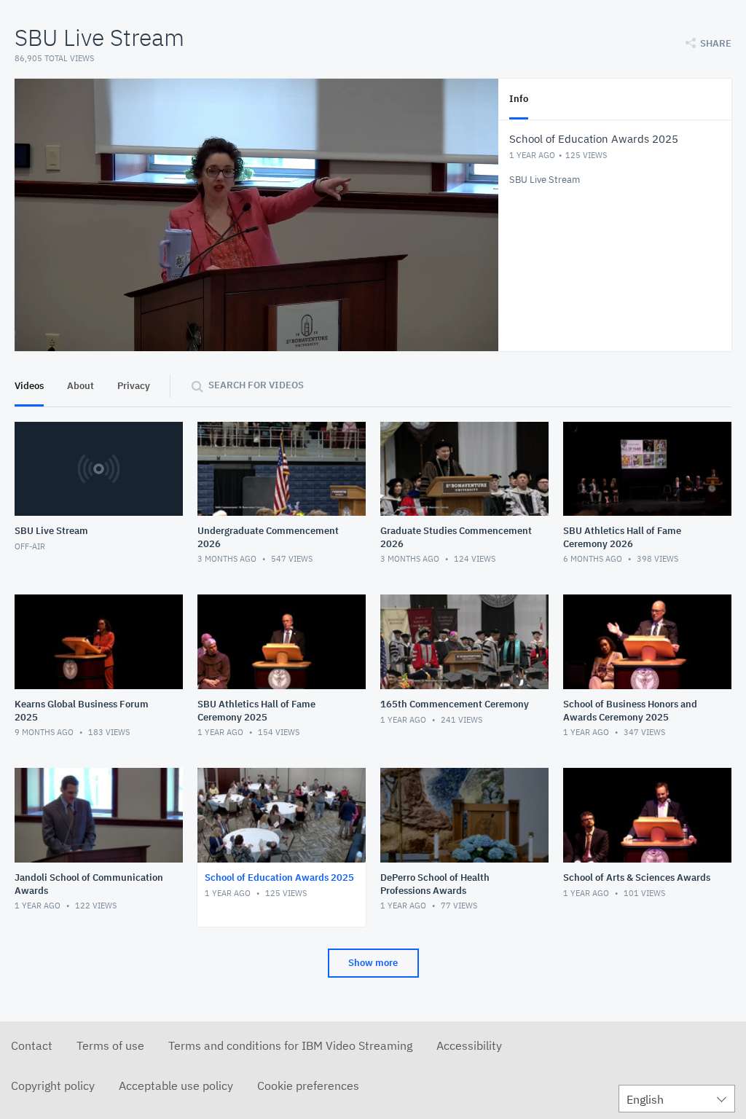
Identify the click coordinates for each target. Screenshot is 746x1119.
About (80, 386)
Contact (31, 1045)
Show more (373, 963)
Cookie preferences (308, 1085)
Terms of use (110, 1045)
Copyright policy (53, 1085)
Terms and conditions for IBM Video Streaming (290, 1045)
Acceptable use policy (176, 1085)
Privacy (133, 386)
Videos (29, 386)
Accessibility (469, 1045)
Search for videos (256, 385)
